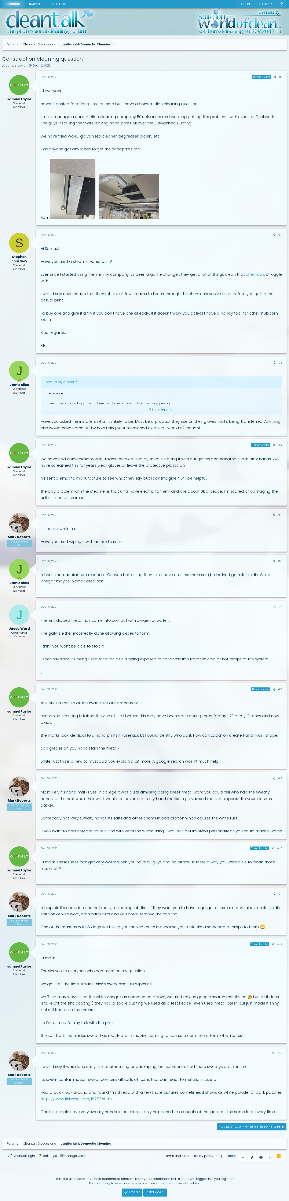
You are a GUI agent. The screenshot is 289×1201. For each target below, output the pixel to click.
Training (35, 4)
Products (59, 4)
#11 (280, 894)
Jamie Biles (19, 385)
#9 (280, 778)
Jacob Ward (19, 628)
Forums (13, 4)
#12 (279, 944)
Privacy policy (203, 1155)
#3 (280, 363)
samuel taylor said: (59, 382)
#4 (280, 445)
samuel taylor (16, 65)
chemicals (255, 274)
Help (219, 1155)
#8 (280, 689)
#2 (280, 235)
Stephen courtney (19, 259)
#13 (279, 1053)
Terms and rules (176, 1155)
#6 (280, 561)
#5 (280, 515)
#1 (280, 77)
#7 (280, 607)
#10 (279, 848)
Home (231, 1155)
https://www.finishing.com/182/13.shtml (77, 1098)
